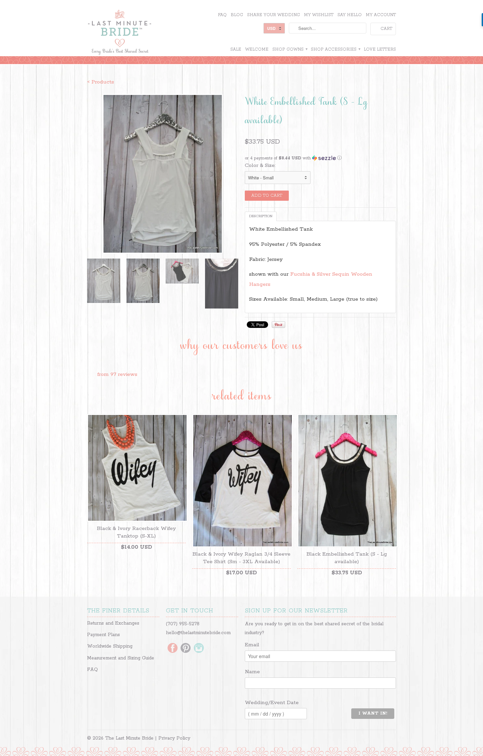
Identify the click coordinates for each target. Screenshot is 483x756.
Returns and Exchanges (113, 623)
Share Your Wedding (273, 14)
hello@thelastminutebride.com (198, 633)
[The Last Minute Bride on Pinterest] (185, 648)
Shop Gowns (289, 49)
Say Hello (349, 14)
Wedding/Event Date (272, 702)
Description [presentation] (260, 216)
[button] (320, 158)
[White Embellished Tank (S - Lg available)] (162, 174)
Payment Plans (103, 635)
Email (252, 644)
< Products (100, 82)
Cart (386, 28)
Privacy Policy (174, 738)
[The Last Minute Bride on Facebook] (172, 648)
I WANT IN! (372, 713)
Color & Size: (260, 165)
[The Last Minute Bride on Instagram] (198, 648)
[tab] (261, 216)
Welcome (256, 49)
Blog (237, 14)
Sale (235, 49)
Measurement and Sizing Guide (120, 658)
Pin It (278, 324)
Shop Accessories (335, 49)
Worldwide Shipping (109, 646)
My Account (381, 14)
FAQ (222, 14)
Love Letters (380, 49)
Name (252, 671)
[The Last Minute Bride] (136, 33)
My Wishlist (319, 14)
